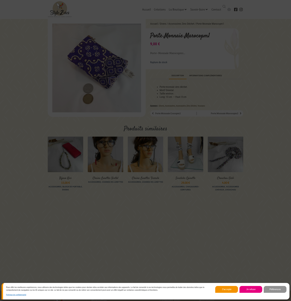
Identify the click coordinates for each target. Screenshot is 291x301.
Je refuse (251, 289)
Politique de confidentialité (16, 295)
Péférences (275, 289)
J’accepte (226, 289)
